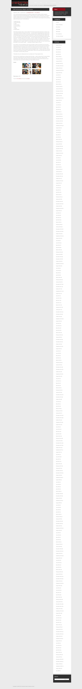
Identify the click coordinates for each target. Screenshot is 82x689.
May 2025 (58, 79)
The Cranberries (37, 12)
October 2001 (58, 608)
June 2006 (58, 484)
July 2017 (57, 295)
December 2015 (59, 339)
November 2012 (59, 417)
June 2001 (58, 617)
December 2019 (59, 229)
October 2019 (58, 233)
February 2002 (58, 599)
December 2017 (59, 284)
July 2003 (57, 560)
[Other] (68, 2)
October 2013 (58, 399)
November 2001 (59, 606)
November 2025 (59, 65)
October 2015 (58, 344)
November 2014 (59, 369)
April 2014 (58, 385)
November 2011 (59, 445)
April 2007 (58, 461)
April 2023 (58, 137)
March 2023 (58, 139)
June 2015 (58, 353)
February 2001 (58, 627)
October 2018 (58, 261)
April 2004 (58, 539)
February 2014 (58, 390)
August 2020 (58, 210)
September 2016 (59, 318)
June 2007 (58, 456)
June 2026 (58, 49)
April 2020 (58, 219)
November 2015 (59, 341)
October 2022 (58, 150)
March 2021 (58, 194)
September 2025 (59, 70)
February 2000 (58, 654)
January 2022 (58, 171)
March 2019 (58, 249)
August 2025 (58, 72)
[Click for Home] (19, 6)
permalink (28, 78)
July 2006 (57, 482)
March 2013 (58, 408)
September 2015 (59, 346)
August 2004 (58, 530)
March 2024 (58, 111)
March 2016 (58, 332)
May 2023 (58, 134)
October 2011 (58, 447)
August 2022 (58, 155)
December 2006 (59, 470)
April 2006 (58, 489)
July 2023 (57, 130)
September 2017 (59, 291)
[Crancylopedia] (53, 2)
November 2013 (59, 397)
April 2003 (58, 567)
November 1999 (59, 661)
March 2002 (58, 597)
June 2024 (58, 104)
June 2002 (58, 590)
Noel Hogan (58, 29)
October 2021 (58, 178)
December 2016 (59, 311)
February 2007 (58, 466)
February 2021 (58, 196)
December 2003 (59, 548)
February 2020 (58, 224)
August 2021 (58, 183)
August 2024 (58, 100)
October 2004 (58, 525)
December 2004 (59, 521)
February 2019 (58, 252)
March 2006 (58, 491)
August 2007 (58, 452)
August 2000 (58, 640)
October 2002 (58, 581)
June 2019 (58, 242)
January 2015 (58, 364)
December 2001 (59, 604)
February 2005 (58, 516)
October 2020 (58, 206)
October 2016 (58, 316)
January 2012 (58, 440)
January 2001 (58, 629)
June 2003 (58, 562)
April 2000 (58, 650)
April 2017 (58, 302)
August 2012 (58, 424)
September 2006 (59, 477)
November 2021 (59, 176)
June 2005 (58, 507)
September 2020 (59, 208)
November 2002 (59, 578)
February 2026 (58, 58)
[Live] (46, 2)
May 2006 (58, 486)
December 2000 (59, 631)
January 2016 (58, 337)
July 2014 (57, 378)
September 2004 (59, 528)
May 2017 (58, 300)
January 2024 (58, 116)
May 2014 (58, 383)
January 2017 (58, 309)
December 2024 (59, 91)
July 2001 (57, 615)
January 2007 (58, 468)
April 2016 (58, 330)
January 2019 (58, 254)
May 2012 (58, 431)
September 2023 (59, 125)
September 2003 (59, 555)
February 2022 (58, 169)
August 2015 (58, 348)
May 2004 (58, 537)
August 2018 (58, 265)
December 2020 (59, 201)
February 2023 (58, 141)
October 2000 (58, 636)
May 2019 (58, 245)
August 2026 (58, 45)
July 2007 (57, 454)
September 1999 (59, 666)
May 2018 (58, 272)
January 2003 (58, 574)
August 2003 (58, 558)
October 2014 (58, 371)
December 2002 (59, 576)
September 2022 (59, 153)
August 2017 (58, 293)
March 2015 (58, 360)
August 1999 (58, 668)
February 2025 (58, 86)
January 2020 (58, 226)
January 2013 (58, 413)
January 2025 (58, 88)
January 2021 (58, 199)
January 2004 (58, 546)
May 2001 (58, 620)
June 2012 (58, 429)
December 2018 (59, 256)
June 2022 (58, 160)
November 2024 (59, 93)
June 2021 (58, 187)
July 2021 (57, 185)
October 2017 (58, 288)
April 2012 (58, 433)
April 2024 (58, 109)
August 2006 (58, 479)
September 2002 (59, 583)
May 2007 (58, 459)
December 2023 (59, 118)
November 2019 (59, 231)
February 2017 (58, 307)
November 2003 (59, 551)
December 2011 (59, 443)
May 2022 (58, 162)
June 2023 (58, 132)
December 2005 (59, 493)
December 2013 (59, 394)
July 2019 (57, 240)
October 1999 (58, 663)
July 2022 (57, 157)
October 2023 (58, 123)
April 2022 (58, 164)
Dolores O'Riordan (59, 24)
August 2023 (58, 127)
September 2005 (59, 500)
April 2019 (58, 247)
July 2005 (57, 505)
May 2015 (58, 355)
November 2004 (59, 523)
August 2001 (58, 613)
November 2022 (59, 148)
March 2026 (58, 56)
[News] (35, 2)
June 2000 (58, 645)
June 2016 (58, 325)
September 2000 (59, 638)
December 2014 (59, 367)
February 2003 (58, 571)
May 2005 (58, 509)
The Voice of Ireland (59, 36)
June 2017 (58, 298)
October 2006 (58, 475)
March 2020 (58, 222)
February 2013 (58, 410)
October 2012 (58, 420)
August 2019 (58, 238)
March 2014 (58, 387)
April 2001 (58, 622)
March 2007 (58, 463)
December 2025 (59, 63)
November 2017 (59, 286)
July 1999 (57, 670)
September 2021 (59, 180)
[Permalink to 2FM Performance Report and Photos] (23, 9)
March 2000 (58, 652)
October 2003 (58, 553)
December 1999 (59, 659)
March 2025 (58, 84)
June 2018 (58, 270)
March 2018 (58, 277)
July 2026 (57, 47)
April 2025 (58, 81)
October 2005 (58, 498)
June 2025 (58, 77)
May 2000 (58, 647)
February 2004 (58, 544)
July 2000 (57, 643)
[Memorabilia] (61, 2)
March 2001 (58, 624)
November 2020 (59, 203)
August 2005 (58, 502)
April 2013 (58, 406)
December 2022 (59, 146)
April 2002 (58, 594)
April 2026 (58, 54)
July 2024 (57, 102)
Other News (58, 31)
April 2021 (58, 192)
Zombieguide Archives (30, 12)
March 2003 (58, 569)
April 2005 (58, 512)
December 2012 (59, 415)
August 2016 (58, 321)
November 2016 (59, 314)
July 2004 (57, 532)
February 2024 (58, 114)
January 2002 (58, 601)
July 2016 (57, 323)
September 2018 (59, 263)
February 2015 (58, 362)
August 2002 (58, 585)
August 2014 (58, 376)
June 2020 (58, 215)
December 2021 (59, 173)
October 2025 (58, 68)
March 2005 (58, 514)
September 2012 (59, 422)
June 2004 (58, 535)
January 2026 (58, 61)
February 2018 (58, 279)
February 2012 (58, 438)
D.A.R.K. (57, 22)
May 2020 (58, 217)
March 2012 (58, 436)
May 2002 (58, 592)
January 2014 (58, 392)
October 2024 (58, 95)
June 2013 (58, 401)
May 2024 (58, 107)
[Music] (41, 2)
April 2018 (58, 275)
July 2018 (57, 268)
